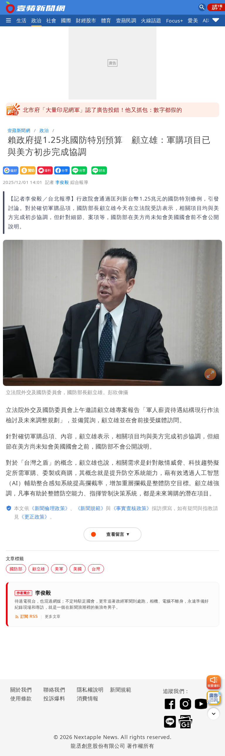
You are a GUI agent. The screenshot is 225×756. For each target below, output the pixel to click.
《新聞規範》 (90, 508)
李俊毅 (62, 182)
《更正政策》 (34, 516)
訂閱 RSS (29, 616)
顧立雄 (38, 569)
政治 (36, 20)
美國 (77, 569)
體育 (106, 20)
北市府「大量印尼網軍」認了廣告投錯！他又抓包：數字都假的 (102, 110)
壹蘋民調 (126, 20)
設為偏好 (9, 174)
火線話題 (151, 20)
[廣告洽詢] (214, 698)
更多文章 (53, 616)
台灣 (96, 569)
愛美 (193, 20)
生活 (21, 20)
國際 (66, 20)
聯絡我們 (54, 689)
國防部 (16, 569)
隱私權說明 (88, 689)
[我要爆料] (214, 682)
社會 (51, 20)
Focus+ (174, 20)
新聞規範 (121, 689)
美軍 (59, 569)
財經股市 (86, 20)
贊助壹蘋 (26, 174)
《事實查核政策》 (131, 508)
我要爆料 (43, 174)
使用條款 (21, 698)
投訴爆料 (54, 698)
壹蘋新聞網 (19, 130)
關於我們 (21, 689)
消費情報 (87, 698)
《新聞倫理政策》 (49, 508)
